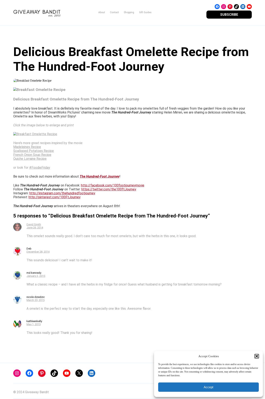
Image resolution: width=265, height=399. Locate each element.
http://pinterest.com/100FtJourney (55, 197)
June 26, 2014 (34, 227)
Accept (208, 387)
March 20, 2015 (35, 300)
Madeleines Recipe (27, 147)
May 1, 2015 (33, 324)
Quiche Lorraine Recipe (30, 159)
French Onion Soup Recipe (32, 155)
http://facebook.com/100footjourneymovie (112, 185)
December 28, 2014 (37, 251)
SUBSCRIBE (229, 15)
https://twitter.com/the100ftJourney (108, 189)
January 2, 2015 (35, 275)
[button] (257, 356)
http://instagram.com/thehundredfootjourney (62, 193)
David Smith (33, 224)
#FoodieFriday (39, 168)
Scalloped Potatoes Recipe (33, 151)
